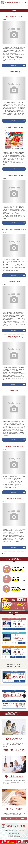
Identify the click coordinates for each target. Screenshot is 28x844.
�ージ (3, 553)
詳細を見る (13, 65)
